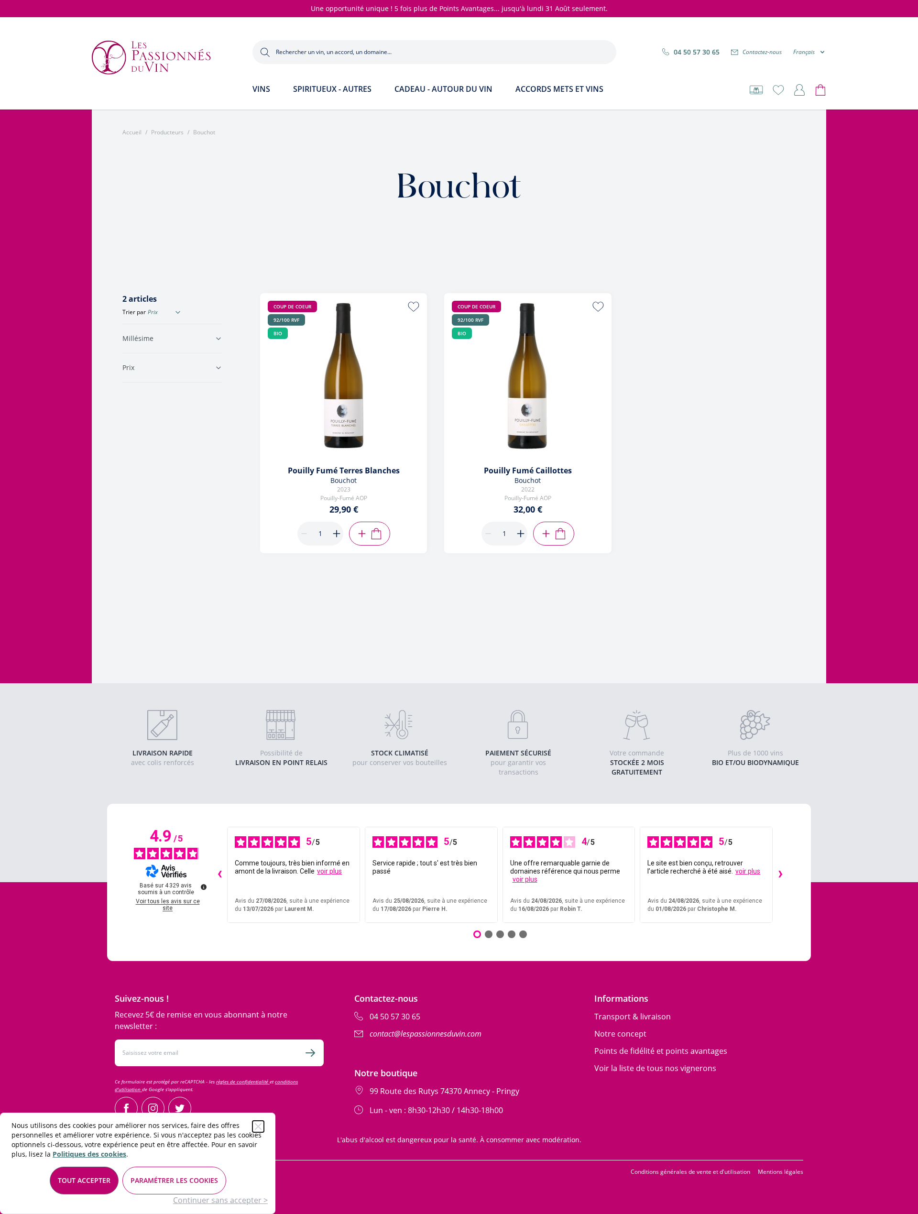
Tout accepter (84, 1180)
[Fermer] (258, 1126)
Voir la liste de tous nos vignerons (655, 1068)
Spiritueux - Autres (332, 89)
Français (804, 52)
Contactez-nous (762, 52)
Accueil (132, 132)
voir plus (329, 871)
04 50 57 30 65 (697, 51)
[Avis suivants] (780, 875)
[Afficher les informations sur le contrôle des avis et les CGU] (204, 887)
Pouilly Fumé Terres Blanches (344, 470)
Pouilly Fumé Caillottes (528, 470)
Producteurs (167, 132)
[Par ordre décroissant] (178, 312)
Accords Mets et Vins (559, 89)
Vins (261, 89)
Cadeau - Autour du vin (443, 89)
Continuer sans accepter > (220, 1200)
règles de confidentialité (243, 1081)
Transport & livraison (632, 1016)
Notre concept (620, 1033)
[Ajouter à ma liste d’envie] (413, 306)
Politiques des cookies (89, 1154)
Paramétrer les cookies (174, 1180)
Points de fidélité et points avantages (660, 1051)
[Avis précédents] (219, 875)
